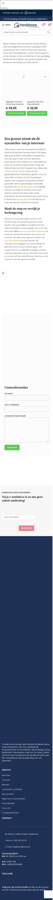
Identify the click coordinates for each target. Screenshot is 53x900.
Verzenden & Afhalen (12, 789)
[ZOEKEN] (48, 32)
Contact (6, 780)
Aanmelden (26, 528)
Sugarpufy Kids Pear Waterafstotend (35, 102)
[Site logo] (26, 24)
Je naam (9, 393)
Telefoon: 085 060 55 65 (16, 840)
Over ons (6, 808)
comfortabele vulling (14, 240)
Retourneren (8, 794)
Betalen (5, 784)
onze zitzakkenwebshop (33, 231)
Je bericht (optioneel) (15, 415)
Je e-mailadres (12, 404)
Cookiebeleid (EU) (10, 812)
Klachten (6, 775)
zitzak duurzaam (25, 186)
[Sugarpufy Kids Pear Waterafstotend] (37, 86)
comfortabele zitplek (15, 171)
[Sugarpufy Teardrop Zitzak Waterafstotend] (16, 86)
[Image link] (26, 642)
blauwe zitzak (22, 199)
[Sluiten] (3, 3)
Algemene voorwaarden (13, 798)
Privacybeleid (8, 803)
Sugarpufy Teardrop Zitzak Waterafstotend (15, 102)
